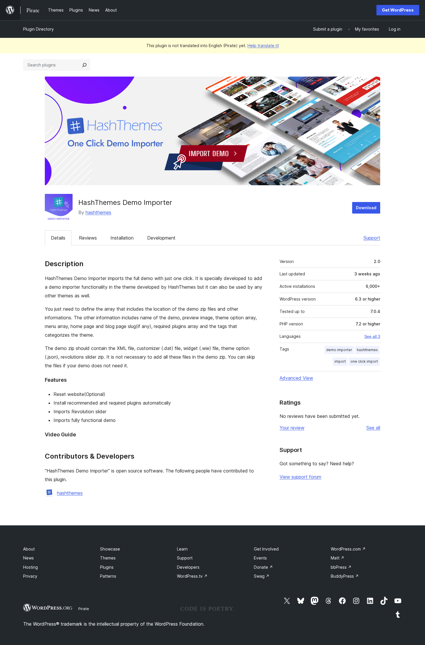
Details (58, 238)
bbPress (341, 567)
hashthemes (98, 212)
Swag (261, 576)
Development (161, 238)
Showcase (110, 548)
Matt (337, 557)
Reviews (88, 238)
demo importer (339, 350)
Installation (122, 238)
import (340, 361)
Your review (292, 428)
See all (373, 428)
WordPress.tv (192, 576)
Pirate (83, 608)
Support (371, 238)
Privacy (30, 576)
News (28, 557)
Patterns (108, 576)
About (29, 548)
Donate (263, 567)
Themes (108, 557)
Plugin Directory (38, 29)
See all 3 (372, 336)
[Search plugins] (84, 65)
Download (366, 207)
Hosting (30, 567)
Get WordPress (398, 10)
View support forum (300, 477)
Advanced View (296, 378)
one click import (364, 361)
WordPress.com (348, 548)
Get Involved (266, 548)
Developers (188, 567)
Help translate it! (263, 45)
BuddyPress (345, 576)
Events (260, 557)
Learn (182, 548)
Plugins (107, 567)
